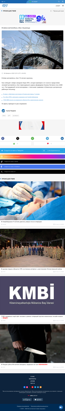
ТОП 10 (32, 383)
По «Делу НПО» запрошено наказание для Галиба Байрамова (20, 97)
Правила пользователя (23, 406)
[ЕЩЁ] (62, 5)
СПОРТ (58, 6)
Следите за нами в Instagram (12, 156)
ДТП (9, 115)
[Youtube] (32, 387)
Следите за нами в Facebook (12, 166)
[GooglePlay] (27, 399)
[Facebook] (24, 387)
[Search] (58, 2)
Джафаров (16, 115)
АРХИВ (32, 381)
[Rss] (41, 387)
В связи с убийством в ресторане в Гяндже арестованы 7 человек (21, 94)
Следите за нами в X (9, 171)
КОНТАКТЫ (32, 378)
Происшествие (58, 11)
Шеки (4, 115)
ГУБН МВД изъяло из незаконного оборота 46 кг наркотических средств (23, 100)
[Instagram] (27, 387)
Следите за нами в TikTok (11, 161)
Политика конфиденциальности (39, 406)
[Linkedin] (38, 387)
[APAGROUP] (32, 395)
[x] (30, 387)
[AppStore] (38, 399)
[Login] (62, 2)
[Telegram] (35, 387)
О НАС (33, 376)
